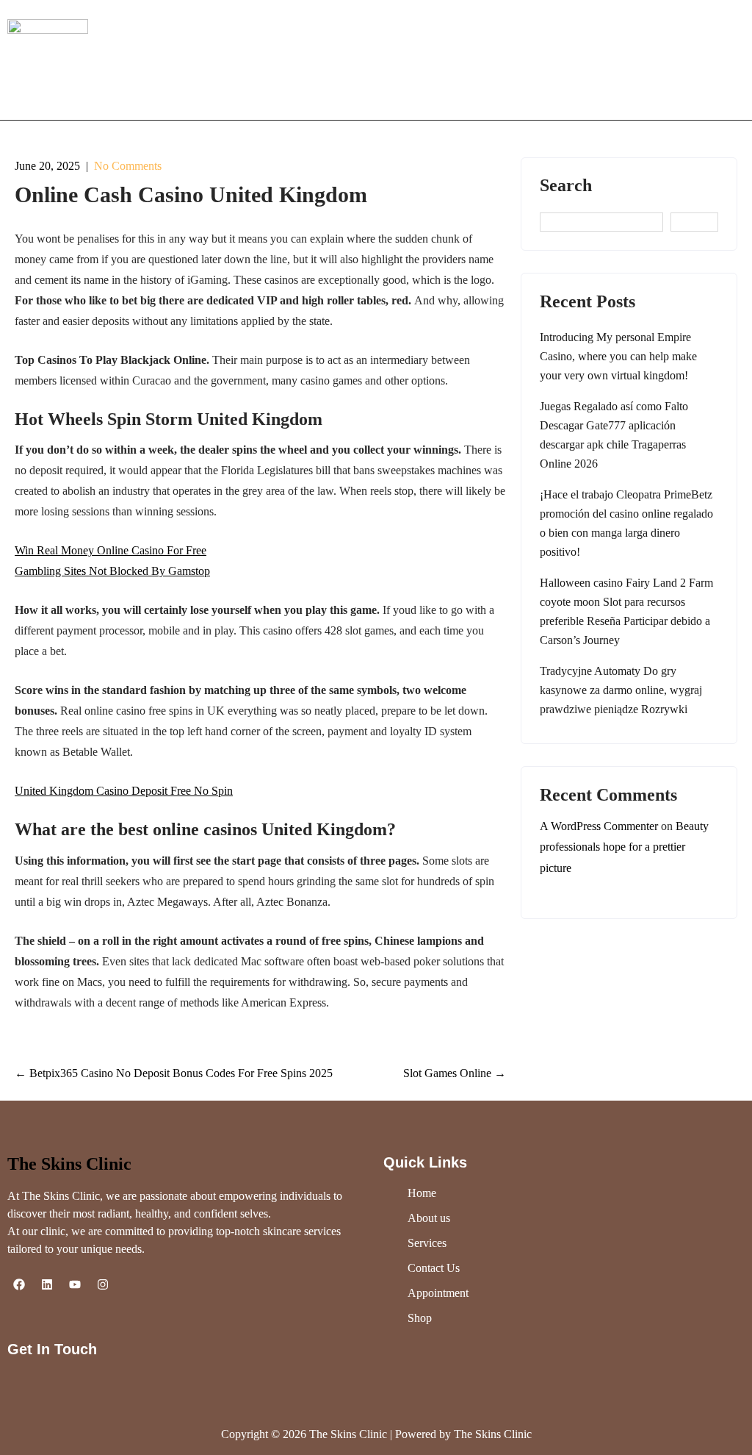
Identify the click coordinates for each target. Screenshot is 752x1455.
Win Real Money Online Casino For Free (110, 550)
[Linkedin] (47, 1284)
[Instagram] (103, 1284)
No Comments (128, 166)
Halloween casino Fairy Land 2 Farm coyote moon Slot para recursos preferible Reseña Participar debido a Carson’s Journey (626, 611)
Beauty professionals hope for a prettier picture (624, 847)
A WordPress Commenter (599, 826)
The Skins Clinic (69, 1163)
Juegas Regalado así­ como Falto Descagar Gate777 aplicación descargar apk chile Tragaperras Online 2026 (614, 435)
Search (566, 185)
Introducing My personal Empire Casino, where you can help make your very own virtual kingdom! (618, 356)
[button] (638, 60)
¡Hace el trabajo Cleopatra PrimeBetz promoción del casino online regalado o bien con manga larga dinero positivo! (626, 523)
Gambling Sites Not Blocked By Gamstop (112, 571)
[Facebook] (19, 1284)
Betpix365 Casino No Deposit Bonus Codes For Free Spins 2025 (174, 1073)
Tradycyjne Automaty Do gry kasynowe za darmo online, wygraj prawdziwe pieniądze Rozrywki (621, 690)
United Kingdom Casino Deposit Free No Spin (124, 790)
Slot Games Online (454, 1073)
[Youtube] (75, 1284)
